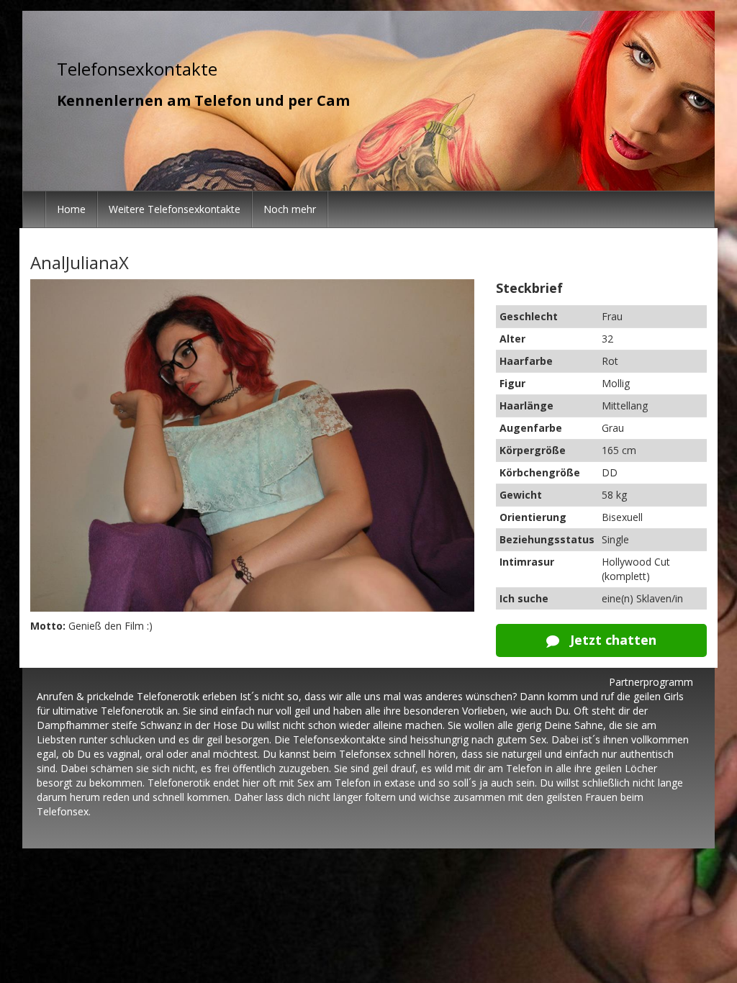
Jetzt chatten (611, 639)
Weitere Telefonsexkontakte (174, 209)
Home (71, 209)
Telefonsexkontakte (137, 69)
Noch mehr (289, 209)
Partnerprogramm (651, 682)
